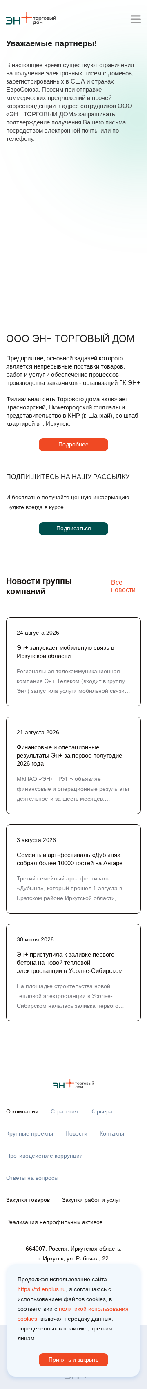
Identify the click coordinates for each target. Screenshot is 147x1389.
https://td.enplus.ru (42, 1289)
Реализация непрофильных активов (54, 1222)
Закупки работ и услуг (91, 1200)
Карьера (101, 1111)
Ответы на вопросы (32, 1177)
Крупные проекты (29, 1133)
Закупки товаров (28, 1200)
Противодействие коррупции (44, 1155)
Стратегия (64, 1111)
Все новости (123, 586)
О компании (22, 1111)
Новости (76, 1133)
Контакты (112, 1133)
